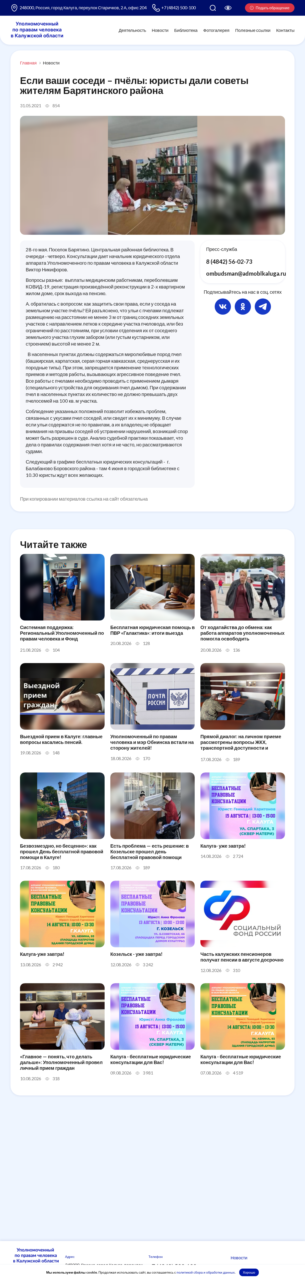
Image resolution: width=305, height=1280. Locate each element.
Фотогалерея (216, 30)
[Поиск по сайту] (213, 8)
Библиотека (186, 30)
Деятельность (132, 30)
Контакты (285, 30)
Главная (28, 62)
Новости (160, 30)
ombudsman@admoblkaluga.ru (246, 273)
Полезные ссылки (252, 30)
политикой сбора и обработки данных (206, 1272)
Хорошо (249, 1272)
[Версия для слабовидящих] (228, 8)
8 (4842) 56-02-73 (229, 261)
